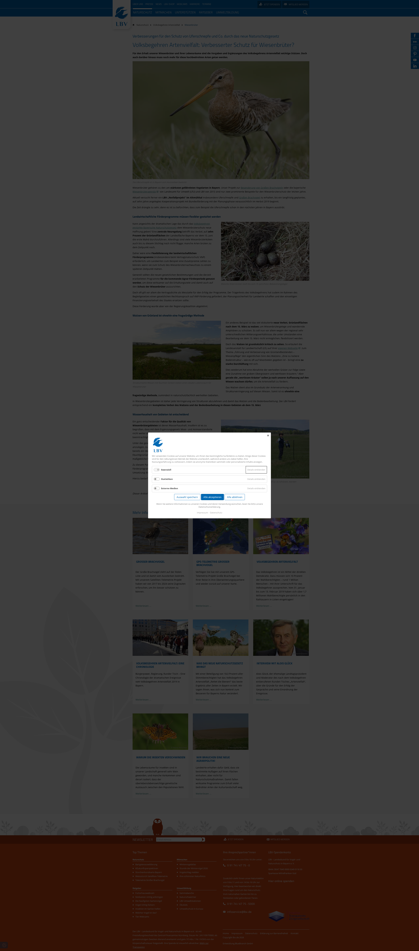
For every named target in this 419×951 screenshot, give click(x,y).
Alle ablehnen (234, 497)
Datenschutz (216, 512)
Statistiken (167, 479)
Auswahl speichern (187, 497)
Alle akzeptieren (212, 497)
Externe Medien (169, 488)
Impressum (202, 512)
